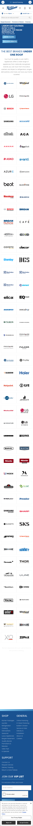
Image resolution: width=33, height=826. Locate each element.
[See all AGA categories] (24, 134)
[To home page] (12, 8)
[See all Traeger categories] (8, 574)
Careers (19, 739)
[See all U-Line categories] (24, 575)
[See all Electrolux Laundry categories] (24, 272)
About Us (20, 736)
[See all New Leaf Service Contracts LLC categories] (24, 486)
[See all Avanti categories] (24, 159)
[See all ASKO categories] (8, 159)
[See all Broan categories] (24, 209)
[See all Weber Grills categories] (8, 612)
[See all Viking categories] (8, 600)
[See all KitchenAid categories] (8, 410)
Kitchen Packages (8, 720)
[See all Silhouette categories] (8, 524)
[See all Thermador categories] (8, 561)
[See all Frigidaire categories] (24, 96)
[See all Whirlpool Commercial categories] (24, 612)
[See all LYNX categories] (24, 435)
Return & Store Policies (9, 770)
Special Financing (17, 2)
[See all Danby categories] (8, 259)
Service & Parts (22, 728)
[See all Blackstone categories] (24, 184)
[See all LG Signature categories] (8, 423)
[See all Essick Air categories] (8, 309)
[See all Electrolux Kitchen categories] (8, 272)
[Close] (31, 803)
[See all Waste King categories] (24, 599)
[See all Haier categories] (24, 372)
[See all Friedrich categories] (8, 335)
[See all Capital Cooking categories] (8, 234)
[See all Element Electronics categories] (24, 285)
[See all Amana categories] (8, 146)
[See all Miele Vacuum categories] (24, 461)
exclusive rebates (10, 41)
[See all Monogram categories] (24, 473)
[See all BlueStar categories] (24, 197)
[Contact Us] (25, 8)
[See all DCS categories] (24, 259)
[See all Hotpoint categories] (8, 385)
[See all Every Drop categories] (24, 309)
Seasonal (5, 733)
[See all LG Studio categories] (24, 423)
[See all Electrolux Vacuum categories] (8, 285)
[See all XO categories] (8, 637)
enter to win (9, 37)
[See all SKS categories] (24, 524)
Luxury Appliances (8, 736)
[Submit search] (30, 17)
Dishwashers (6, 731)
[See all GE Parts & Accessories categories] (8, 360)
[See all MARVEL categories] (8, 448)
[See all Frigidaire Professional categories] (8, 347)
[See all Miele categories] (8, 461)
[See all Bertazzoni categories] (24, 172)
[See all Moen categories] (8, 473)
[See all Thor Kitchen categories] (24, 561)
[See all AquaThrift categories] (24, 146)
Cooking (5, 728)
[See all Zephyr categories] (24, 637)
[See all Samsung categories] (8, 121)
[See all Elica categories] (8, 297)
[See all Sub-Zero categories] (8, 549)
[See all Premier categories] (24, 498)
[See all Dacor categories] (24, 247)
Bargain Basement (8, 739)
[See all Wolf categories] (24, 624)
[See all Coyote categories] (8, 247)
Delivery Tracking (7, 767)
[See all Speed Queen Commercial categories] (24, 536)
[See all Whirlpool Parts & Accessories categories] (8, 625)
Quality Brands (7, 741)
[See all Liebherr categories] (8, 435)
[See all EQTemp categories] (24, 297)
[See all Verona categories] (24, 587)
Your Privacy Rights (16, 817)
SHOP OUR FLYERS (9, 45)
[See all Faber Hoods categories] (8, 322)
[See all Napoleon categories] (8, 486)
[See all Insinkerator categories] (8, 398)
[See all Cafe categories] (24, 222)
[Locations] (20, 8)
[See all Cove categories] (24, 234)
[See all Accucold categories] (24, 121)
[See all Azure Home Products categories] (8, 171)
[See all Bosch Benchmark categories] (8, 209)
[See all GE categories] (8, 83)
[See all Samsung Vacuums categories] (8, 511)
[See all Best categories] (8, 184)
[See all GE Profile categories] (24, 360)
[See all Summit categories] (24, 549)
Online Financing (22, 720)
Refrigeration (6, 726)
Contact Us (6, 762)
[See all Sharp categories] (24, 511)
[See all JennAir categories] (24, 398)
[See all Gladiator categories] (8, 372)
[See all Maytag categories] (24, 448)
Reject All (8, 822)
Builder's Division (22, 726)
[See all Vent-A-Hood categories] (8, 587)
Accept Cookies (24, 822)
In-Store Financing (23, 723)
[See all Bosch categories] (8, 108)
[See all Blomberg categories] (8, 196)
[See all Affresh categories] (8, 133)
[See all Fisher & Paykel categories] (24, 322)
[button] (3, 8)
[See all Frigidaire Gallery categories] (24, 335)
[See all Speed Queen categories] (24, 108)
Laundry (4, 723)
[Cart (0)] (30, 8)
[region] (16, 813)
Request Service (7, 765)
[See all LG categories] (8, 96)
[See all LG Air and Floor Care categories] (24, 411)
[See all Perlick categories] (8, 498)
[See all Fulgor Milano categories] (24, 348)
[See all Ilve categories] (24, 385)
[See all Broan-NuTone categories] (8, 222)
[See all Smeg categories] (8, 536)
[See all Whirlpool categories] (24, 83)
